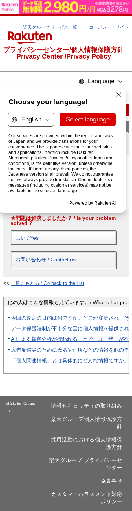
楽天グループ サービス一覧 (50, 27)
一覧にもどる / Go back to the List (47, 283)
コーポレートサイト (109, 27)
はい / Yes (26, 238)
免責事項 (111, 481)
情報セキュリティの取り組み (86, 406)
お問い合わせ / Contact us (45, 259)
